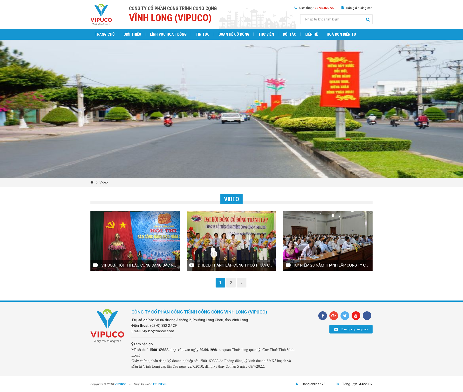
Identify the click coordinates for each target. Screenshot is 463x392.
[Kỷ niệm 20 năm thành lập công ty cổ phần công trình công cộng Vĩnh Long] (328, 241)
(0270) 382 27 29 (163, 325)
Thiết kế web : (142, 384)
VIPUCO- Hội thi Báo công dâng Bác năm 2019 (140, 265)
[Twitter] (344, 315)
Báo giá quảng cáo (359, 8)
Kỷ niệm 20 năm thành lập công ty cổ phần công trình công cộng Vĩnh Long (333, 265)
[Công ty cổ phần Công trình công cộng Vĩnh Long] (101, 14)
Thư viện (266, 34)
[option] (231, 109)
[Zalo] (367, 315)
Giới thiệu (132, 34)
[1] (368, 19)
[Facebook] (322, 315)
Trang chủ (105, 34)
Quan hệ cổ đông (233, 34)
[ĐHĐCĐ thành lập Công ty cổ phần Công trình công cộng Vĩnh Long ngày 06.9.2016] (231, 241)
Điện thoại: (316, 8)
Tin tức (203, 34)
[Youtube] (356, 315)
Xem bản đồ (143, 344)
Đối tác (289, 34)
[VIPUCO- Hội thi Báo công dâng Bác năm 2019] (135, 241)
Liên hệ (311, 34)
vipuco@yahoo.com (158, 331)
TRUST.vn (160, 384)
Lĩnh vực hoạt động (168, 34)
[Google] (333, 315)
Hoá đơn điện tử (341, 34)
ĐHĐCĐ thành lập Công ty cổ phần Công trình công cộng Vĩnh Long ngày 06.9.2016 (237, 265)
